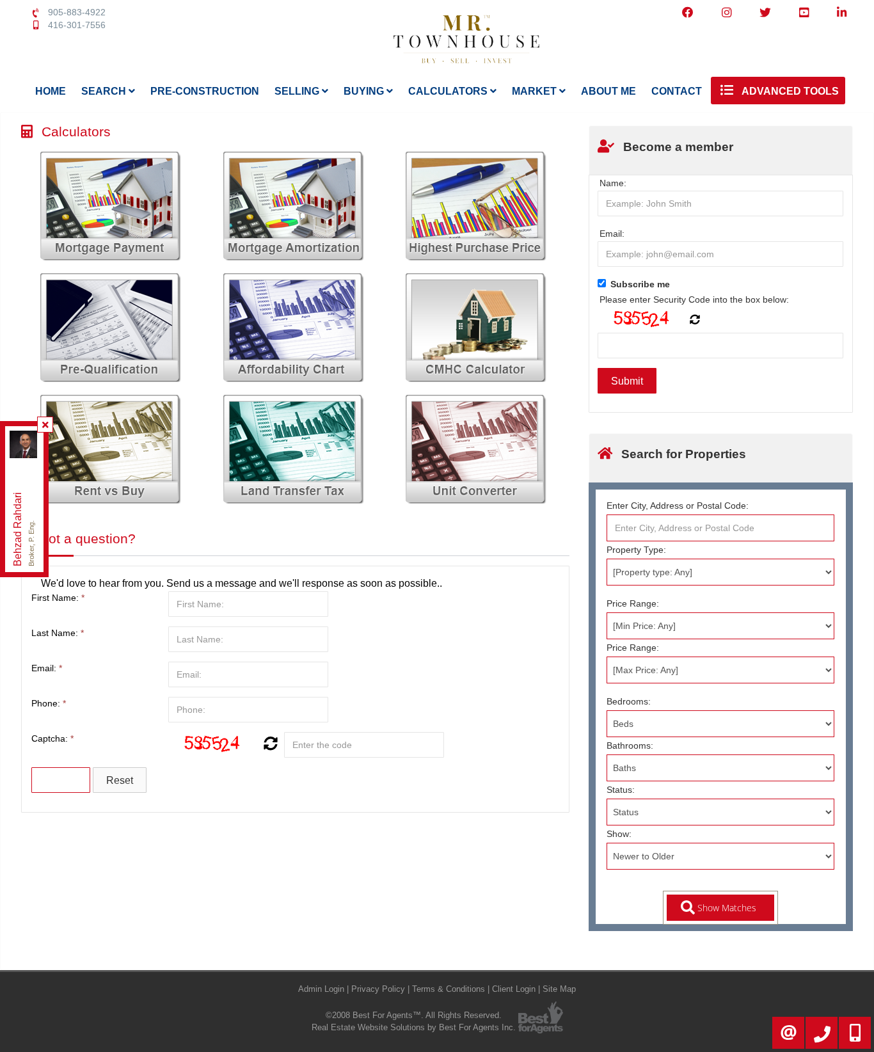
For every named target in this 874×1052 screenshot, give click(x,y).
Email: (46, 668)
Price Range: (633, 603)
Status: (621, 790)
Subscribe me (640, 284)
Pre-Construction (204, 91)
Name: (613, 183)
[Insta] (727, 12)
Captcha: (52, 738)
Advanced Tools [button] (789, 91)
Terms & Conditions (448, 989)
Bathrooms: (630, 745)
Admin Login (321, 989)
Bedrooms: (629, 701)
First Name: (57, 598)
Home (50, 91)
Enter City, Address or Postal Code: (678, 505)
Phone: (48, 703)
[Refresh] (269, 745)
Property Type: (636, 550)
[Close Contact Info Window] (45, 425)
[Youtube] (804, 12)
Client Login (514, 989)
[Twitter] (765, 12)
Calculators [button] (449, 91)
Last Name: (57, 633)
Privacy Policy (378, 989)
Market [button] (535, 91)
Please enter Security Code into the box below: (694, 299)
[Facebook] (688, 12)
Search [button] (105, 91)
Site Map (559, 989)
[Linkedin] (842, 12)
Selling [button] (298, 91)
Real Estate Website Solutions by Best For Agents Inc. (414, 1027)
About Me (608, 91)
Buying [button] (365, 91)
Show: (619, 834)
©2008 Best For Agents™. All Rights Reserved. (414, 1015)
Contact (676, 91)
